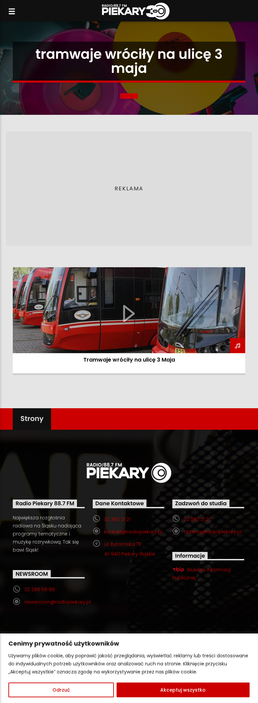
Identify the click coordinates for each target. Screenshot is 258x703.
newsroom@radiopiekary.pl (58, 602)
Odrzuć (61, 690)
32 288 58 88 (40, 589)
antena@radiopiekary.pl (213, 531)
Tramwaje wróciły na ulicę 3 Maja (129, 360)
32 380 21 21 (117, 519)
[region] (129, 668)
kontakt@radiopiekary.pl (133, 531)
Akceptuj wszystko (183, 690)
